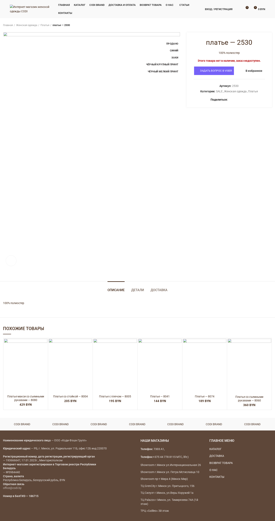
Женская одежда (26, 25)
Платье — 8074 (204, 396)
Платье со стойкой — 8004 (70, 396)
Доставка (159, 290)
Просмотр (44, 363)
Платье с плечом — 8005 (115, 396)
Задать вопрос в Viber (216, 70)
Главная (8, 25)
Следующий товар (270, 25)
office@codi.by (12, 488)
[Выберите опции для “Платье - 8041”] (179, 354)
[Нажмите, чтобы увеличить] (11, 261)
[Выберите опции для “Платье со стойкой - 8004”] (89, 354)
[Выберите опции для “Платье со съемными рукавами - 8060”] (268, 354)
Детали (137, 290)
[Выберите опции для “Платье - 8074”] (223, 354)
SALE (219, 91)
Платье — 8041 (160, 396)
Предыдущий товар (262, 25)
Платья (44, 25)
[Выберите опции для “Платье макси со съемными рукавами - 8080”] (44, 354)
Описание (116, 290)
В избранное (254, 70)
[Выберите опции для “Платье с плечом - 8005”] (134, 354)
